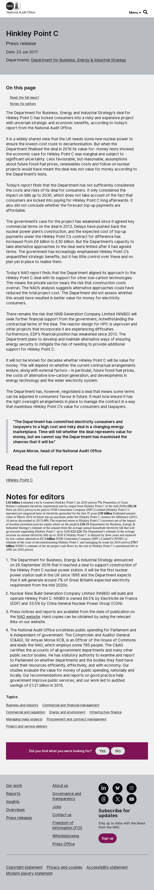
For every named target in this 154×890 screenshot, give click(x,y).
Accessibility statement (107, 867)
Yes (102, 751)
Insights (13, 801)
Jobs (56, 806)
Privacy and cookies (64, 867)
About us (60, 785)
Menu (133, 12)
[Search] (145, 12)
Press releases (19, 818)
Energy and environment (67, 712)
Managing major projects (24, 719)
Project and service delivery (26, 726)
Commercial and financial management (70, 705)
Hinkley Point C (19, 480)
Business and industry (22, 705)
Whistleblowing (65, 836)
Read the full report (24, 97)
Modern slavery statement (29, 873)
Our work (14, 785)
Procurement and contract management (76, 719)
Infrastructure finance (105, 712)
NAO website (28, 616)
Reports (13, 793)
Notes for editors (23, 104)
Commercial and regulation (25, 712)
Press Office (63, 844)
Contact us (62, 815)
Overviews (15, 809)
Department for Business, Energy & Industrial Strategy (78, 60)
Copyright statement (24, 867)
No (118, 751)
